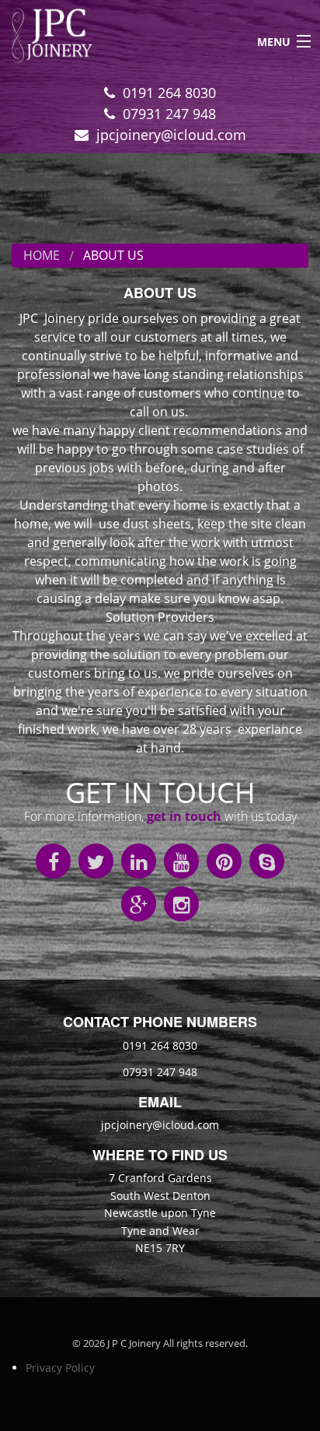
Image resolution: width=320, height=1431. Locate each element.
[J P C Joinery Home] (46, 39)
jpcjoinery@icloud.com (171, 134)
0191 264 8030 (169, 92)
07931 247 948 (169, 113)
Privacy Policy (60, 1367)
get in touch (184, 816)
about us (113, 255)
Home (41, 255)
